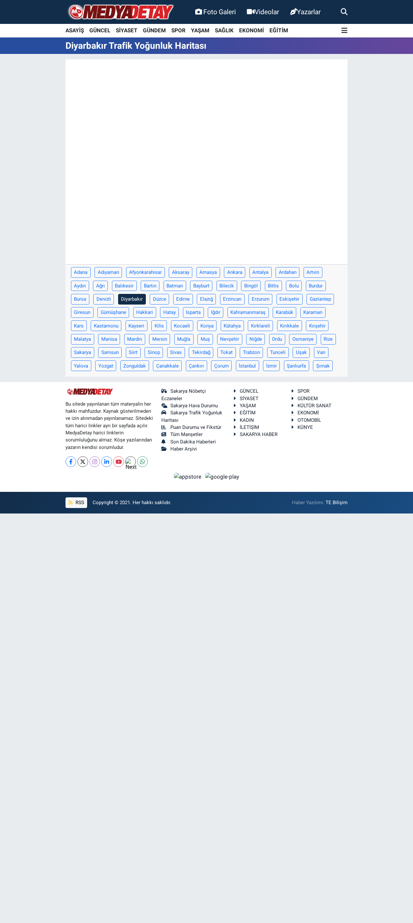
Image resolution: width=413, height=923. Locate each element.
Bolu (294, 286)
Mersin (159, 339)
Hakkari (144, 312)
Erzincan (232, 299)
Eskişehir (289, 299)
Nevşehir (229, 339)
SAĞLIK (224, 30)
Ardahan (288, 272)
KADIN (247, 420)
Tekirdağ (201, 352)
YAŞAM (200, 30)
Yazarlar (309, 12)
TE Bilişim (337, 502)
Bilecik (226, 286)
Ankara (234, 272)
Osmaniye (303, 339)
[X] (82, 461)
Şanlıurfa (296, 366)
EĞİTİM (278, 30)
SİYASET (126, 30)
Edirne (183, 299)
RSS (79, 502)
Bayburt (201, 286)
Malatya (82, 339)
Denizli (103, 299)
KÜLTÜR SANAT (314, 406)
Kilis (159, 326)
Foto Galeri (219, 12)
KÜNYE (305, 427)
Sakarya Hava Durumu (194, 406)
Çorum (221, 366)
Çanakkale (167, 366)
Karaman (312, 312)
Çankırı (196, 366)
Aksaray (180, 272)
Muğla (183, 339)
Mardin (134, 339)
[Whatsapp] (142, 461)
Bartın (150, 286)
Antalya (260, 272)
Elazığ (206, 299)
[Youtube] (118, 461)
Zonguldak (134, 366)
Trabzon (251, 352)
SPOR (178, 30)
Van (321, 352)
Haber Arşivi (183, 449)
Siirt (133, 352)
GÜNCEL (99, 30)
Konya (207, 326)
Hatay (169, 312)
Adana (80, 272)
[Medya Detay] (120, 12)
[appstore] (188, 476)
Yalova (81, 366)
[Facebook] (70, 461)
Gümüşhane (113, 312)
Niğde (255, 339)
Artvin (313, 272)
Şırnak (323, 366)
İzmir (271, 366)
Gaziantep (320, 299)
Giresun (82, 312)
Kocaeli (182, 326)
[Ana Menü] (344, 31)
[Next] (130, 461)
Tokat (226, 352)
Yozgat (105, 366)
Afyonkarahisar (145, 272)
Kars (79, 326)
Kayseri (136, 326)
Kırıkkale (289, 326)
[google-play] (222, 476)
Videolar (267, 12)
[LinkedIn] (106, 461)
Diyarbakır (132, 299)
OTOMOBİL (309, 420)
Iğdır (215, 312)
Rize (328, 339)
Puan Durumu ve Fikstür (195, 427)
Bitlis (273, 286)
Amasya (208, 272)
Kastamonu (106, 326)
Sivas (176, 352)
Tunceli (278, 352)
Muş (205, 339)
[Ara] (344, 11)
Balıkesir (124, 286)
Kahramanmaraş (248, 312)
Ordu (277, 339)
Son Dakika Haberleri (193, 442)
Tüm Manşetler (186, 434)
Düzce (159, 299)
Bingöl (251, 286)
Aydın (80, 286)
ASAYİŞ (74, 30)
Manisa (109, 339)
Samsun (110, 352)
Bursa (80, 299)
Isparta (193, 312)
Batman (174, 286)
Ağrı (100, 286)
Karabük (284, 312)
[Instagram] (94, 461)
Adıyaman (108, 272)
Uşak (301, 352)
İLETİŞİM (249, 427)
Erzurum (260, 299)
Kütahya (232, 326)
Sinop (154, 352)
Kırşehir (317, 326)
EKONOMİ (251, 30)
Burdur (316, 286)
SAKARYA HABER (258, 434)
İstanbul (247, 366)
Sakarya (82, 352)
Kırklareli (260, 326)
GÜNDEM (154, 30)
